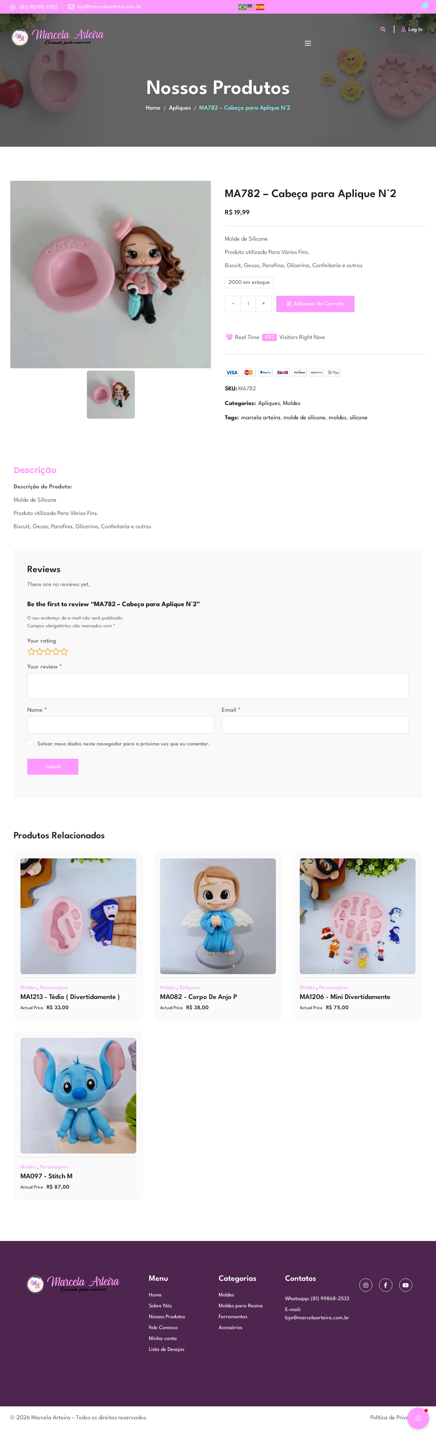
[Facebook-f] (385, 1284)
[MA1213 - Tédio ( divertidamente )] (78, 916)
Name (37, 710)
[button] (418, 1418)
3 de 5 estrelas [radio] (48, 651)
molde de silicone (304, 418)
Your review (44, 667)
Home (153, 108)
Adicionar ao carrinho (319, 304)
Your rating (41, 641)
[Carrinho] (423, 8)
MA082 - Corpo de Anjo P (198, 997)
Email (231, 710)
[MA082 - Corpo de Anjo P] (218, 916)
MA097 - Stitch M (46, 1176)
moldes (337, 418)
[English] (251, 7)
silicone (358, 418)
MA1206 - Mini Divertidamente (345, 997)
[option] (110, 274)
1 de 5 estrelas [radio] (31, 651)
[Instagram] (365, 1284)
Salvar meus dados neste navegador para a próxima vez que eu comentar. (123, 744)
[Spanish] (260, 7)
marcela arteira (260, 418)
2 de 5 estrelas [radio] (39, 651)
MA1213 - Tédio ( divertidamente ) (70, 997)
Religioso (190, 987)
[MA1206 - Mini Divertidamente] (358, 916)
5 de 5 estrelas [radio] (64, 651)
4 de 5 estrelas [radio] (56, 651)
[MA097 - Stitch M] (78, 1095)
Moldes (291, 403)
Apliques (180, 108)
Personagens (54, 987)
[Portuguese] (242, 7)
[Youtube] (405, 1284)
